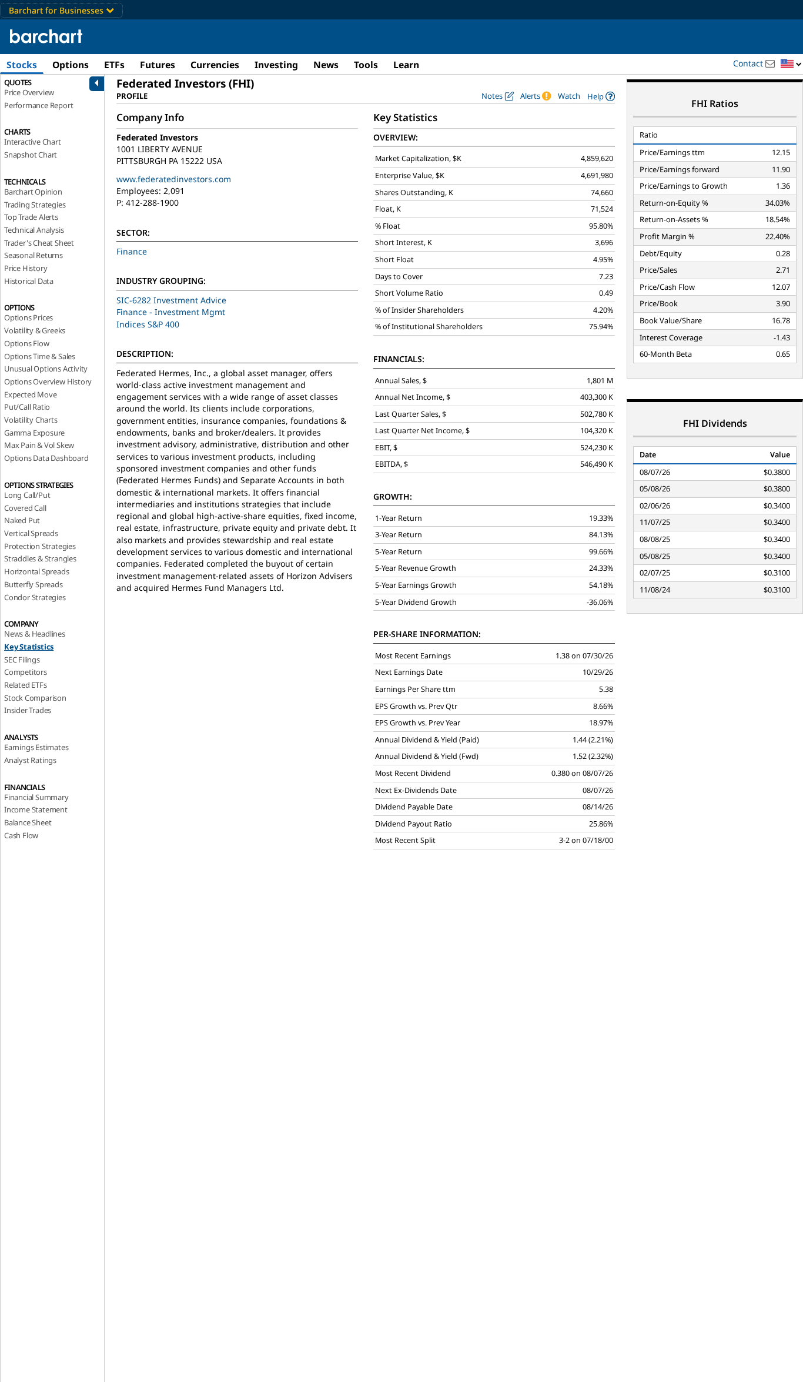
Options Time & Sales (39, 356)
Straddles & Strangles (40, 558)
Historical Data (28, 281)
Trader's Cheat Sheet (39, 242)
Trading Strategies (34, 204)
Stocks (21, 64)
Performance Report (38, 105)
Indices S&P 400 (147, 324)
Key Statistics (28, 646)
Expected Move (30, 394)
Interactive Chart (32, 141)
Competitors (25, 672)
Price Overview (29, 92)
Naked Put (22, 520)
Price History (25, 268)
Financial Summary (36, 797)
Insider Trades (27, 710)
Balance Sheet (27, 822)
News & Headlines (34, 633)
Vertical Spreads (31, 533)
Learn (406, 64)
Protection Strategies (40, 546)
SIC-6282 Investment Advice (171, 300)
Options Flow (26, 343)
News (326, 64)
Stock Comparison (35, 697)
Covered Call (25, 508)
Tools (366, 64)
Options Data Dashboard (46, 458)
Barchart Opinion (33, 191)
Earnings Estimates (36, 747)
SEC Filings (22, 659)
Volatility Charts (31, 419)
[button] (791, 64)
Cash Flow (21, 835)
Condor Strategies (35, 597)
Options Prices (28, 317)
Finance (131, 251)
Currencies (214, 64)
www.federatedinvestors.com (173, 179)
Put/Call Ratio (27, 406)
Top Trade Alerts (31, 217)
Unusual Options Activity (46, 368)
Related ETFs (25, 685)
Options (70, 64)
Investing (276, 64)
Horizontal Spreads (36, 571)
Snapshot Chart (30, 154)
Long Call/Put (27, 495)
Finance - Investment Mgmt (170, 311)
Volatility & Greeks (34, 330)
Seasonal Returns (33, 255)
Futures (157, 64)
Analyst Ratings (30, 760)
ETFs (114, 64)
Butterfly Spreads (33, 584)
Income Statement (36, 809)
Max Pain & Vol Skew (39, 445)
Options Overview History (48, 381)
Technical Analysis (33, 230)
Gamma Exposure (34, 432)
